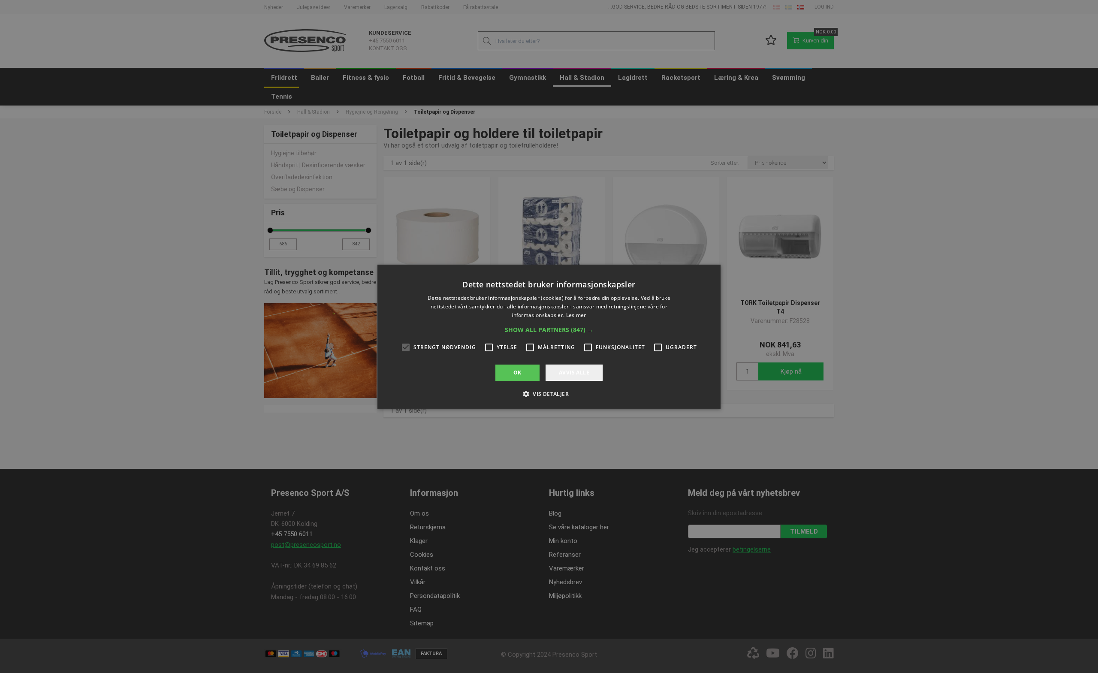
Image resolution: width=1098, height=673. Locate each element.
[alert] (549, 336)
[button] (549, 329)
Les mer (576, 314)
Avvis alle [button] (574, 372)
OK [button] (517, 372)
